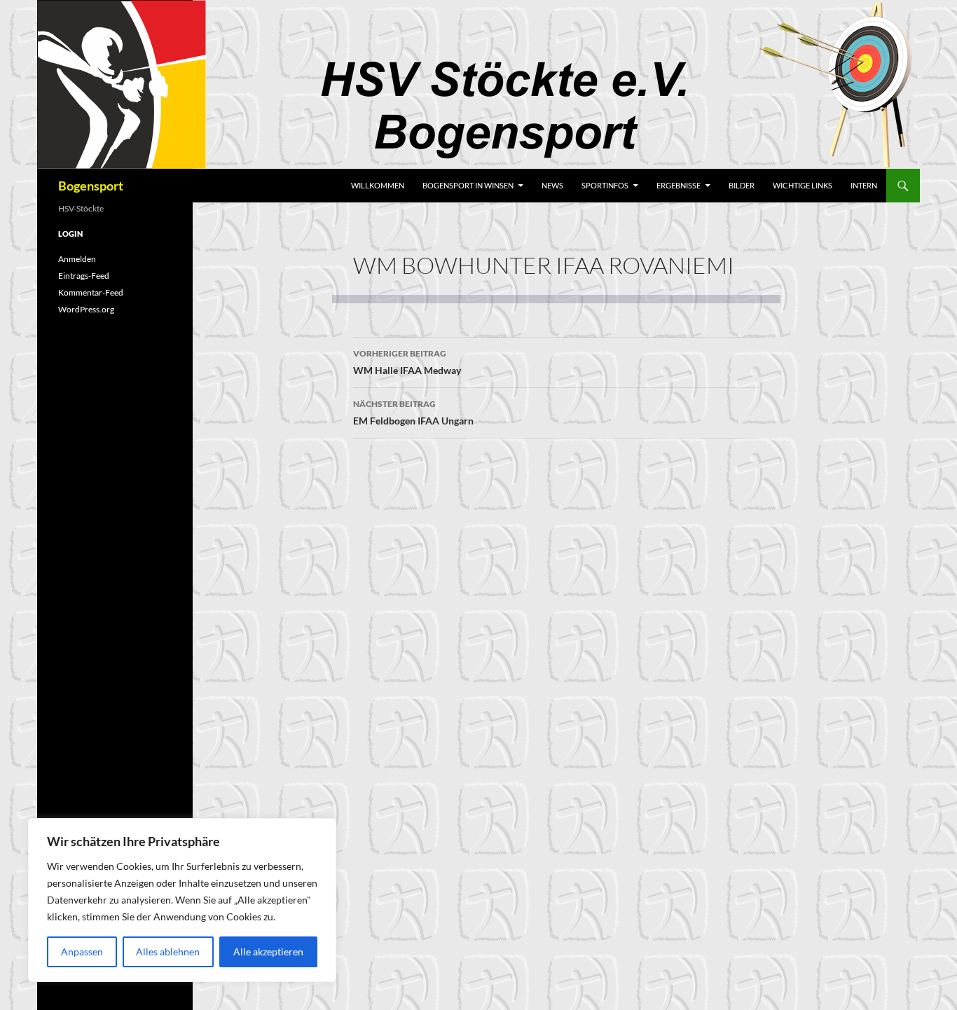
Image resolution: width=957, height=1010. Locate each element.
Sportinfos (604, 185)
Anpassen (82, 951)
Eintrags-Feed (83, 275)
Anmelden (77, 259)
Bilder (742, 185)
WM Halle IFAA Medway (407, 362)
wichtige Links (802, 185)
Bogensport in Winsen (468, 185)
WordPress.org (86, 309)
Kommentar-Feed (90, 292)
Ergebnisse (678, 185)
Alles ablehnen (168, 951)
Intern (864, 185)
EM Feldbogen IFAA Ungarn (413, 413)
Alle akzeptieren (268, 951)
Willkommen (377, 185)
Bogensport (90, 185)
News (552, 185)
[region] (182, 900)
